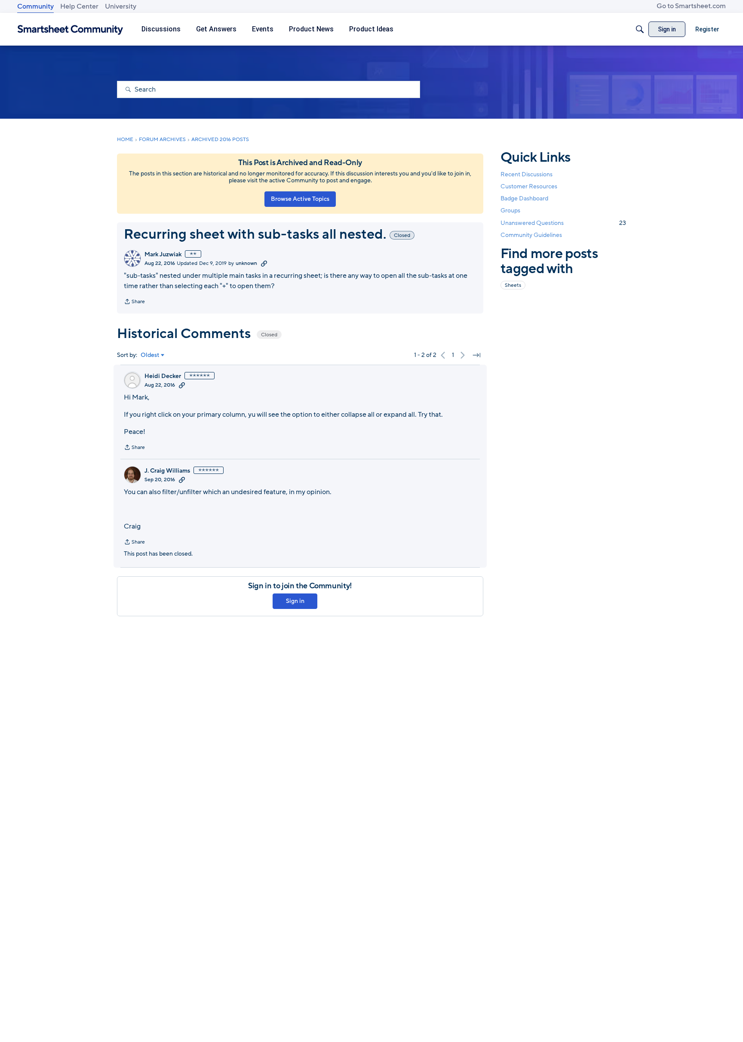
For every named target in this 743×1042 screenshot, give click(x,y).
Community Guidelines (531, 235)
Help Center (79, 6)
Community (35, 6)
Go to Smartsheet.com (691, 6)
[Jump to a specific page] (476, 355)
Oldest (150, 355)
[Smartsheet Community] (70, 29)
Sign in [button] (295, 601)
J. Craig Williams (167, 471)
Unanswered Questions (563, 223)
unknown (246, 263)
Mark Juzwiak (162, 254)
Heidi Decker (162, 376)
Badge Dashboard (524, 198)
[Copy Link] (264, 263)
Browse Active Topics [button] (300, 199)
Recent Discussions (526, 174)
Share (134, 302)
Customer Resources (528, 186)
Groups (510, 211)
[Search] (640, 29)
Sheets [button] (513, 285)
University (120, 6)
